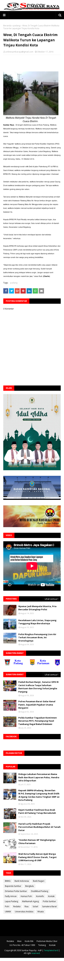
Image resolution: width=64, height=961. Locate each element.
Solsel (35, 906)
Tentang (42, 945)
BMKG (8, 881)
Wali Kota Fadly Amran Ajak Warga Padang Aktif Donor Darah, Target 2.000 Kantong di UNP (37, 857)
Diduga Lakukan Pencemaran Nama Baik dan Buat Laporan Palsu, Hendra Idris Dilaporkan (38, 777)
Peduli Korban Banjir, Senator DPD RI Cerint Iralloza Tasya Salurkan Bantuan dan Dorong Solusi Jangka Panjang (38, 686)
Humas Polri (26, 896)
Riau (27, 906)
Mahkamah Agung (30, 901)
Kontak (51, 896)
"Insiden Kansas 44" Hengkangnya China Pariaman (36, 841)
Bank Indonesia (22, 881)
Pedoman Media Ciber (47, 941)
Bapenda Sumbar (13, 886)
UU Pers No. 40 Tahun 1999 (22, 945)
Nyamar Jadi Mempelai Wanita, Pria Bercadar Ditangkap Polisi (37, 608)
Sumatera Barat (49, 906)
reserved (35, 953)
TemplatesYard (51, 950)
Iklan (19, 941)
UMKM (8, 911)
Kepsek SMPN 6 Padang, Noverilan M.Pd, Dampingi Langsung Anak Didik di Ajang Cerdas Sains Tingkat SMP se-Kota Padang (39, 795)
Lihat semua (51, 598)
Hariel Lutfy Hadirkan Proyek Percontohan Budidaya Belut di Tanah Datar (39, 827)
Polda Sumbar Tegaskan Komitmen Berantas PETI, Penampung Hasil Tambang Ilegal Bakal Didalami (37, 721)
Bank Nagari (38, 881)
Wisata (40, 911)
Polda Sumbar (49, 901)
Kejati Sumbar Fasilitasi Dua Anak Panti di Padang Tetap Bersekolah (37, 811)
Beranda (7, 25)
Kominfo (40, 896)
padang (16, 25)
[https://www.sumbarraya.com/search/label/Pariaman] (33, 664)
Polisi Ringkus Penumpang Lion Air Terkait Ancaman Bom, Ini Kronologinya (37, 637)
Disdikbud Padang (39, 891)
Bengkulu (29, 886)
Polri (7, 906)
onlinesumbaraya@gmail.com (19, 51)
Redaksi (17, 906)
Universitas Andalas (24, 911)
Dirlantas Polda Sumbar (16, 891)
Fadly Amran (11, 896)
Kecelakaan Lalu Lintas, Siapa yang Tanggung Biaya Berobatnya (37, 622)
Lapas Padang (11, 901)
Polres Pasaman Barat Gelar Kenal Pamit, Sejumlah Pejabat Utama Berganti (36, 704)
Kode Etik (29, 941)
